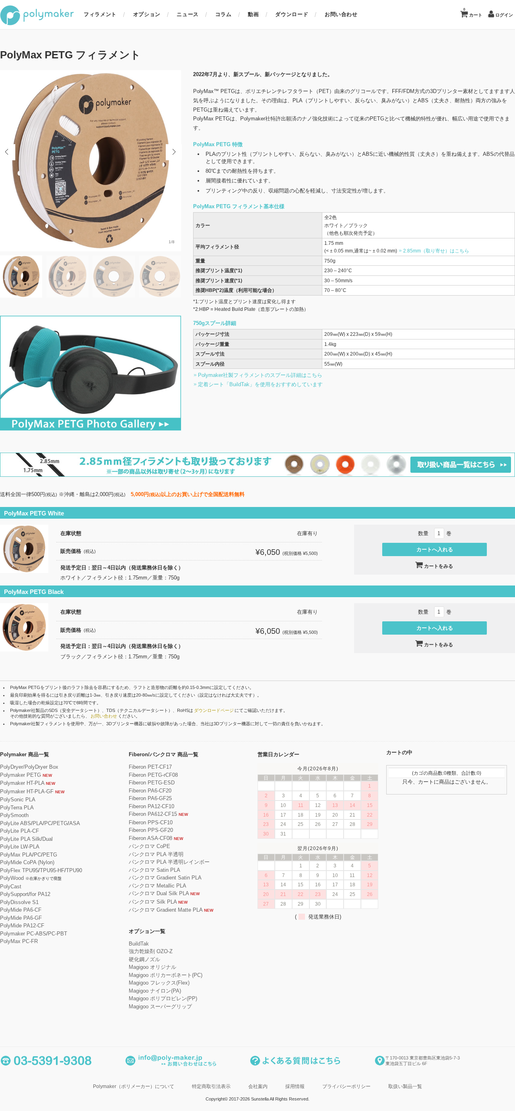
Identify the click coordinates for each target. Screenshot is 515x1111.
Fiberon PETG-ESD (152, 783)
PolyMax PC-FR (19, 941)
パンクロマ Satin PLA (154, 870)
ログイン (504, 15)
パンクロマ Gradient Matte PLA (165, 910)
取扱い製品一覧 (405, 1086)
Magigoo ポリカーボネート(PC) (165, 975)
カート (472, 12)
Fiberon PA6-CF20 (150, 791)
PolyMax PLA (16, 855)
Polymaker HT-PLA (22, 783)
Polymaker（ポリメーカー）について (133, 1086)
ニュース (188, 14)
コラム (223, 14)
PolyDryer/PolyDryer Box (29, 767)
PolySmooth (14, 815)
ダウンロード (291, 14)
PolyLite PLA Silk (20, 839)
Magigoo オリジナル (152, 967)
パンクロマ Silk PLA (153, 902)
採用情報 (295, 1086)
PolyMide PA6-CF (20, 910)
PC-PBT (57, 934)
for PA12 (40, 894)
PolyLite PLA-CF (19, 831)
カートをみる (438, 566)
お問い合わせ (341, 14)
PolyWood (12, 878)
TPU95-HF (52, 870)
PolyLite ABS (15, 823)
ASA (74, 823)
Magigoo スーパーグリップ (160, 1006)
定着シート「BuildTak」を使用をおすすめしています (260, 384)
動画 (253, 14)
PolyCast (10, 886)
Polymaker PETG (20, 775)
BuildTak (139, 944)
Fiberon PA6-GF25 (150, 798)
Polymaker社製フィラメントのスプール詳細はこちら (260, 375)
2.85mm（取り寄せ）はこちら (436, 250)
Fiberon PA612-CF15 (153, 814)
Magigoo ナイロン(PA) (155, 991)
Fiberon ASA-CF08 (150, 838)
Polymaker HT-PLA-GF (27, 791)
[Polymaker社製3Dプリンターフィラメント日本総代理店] (37, 24)
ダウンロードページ (214, 710)
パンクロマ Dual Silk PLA (159, 893)
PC (48, 823)
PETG (60, 823)
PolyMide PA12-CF (22, 926)
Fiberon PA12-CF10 (151, 806)
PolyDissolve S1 (19, 902)
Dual (47, 839)
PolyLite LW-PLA (19, 847)
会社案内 (258, 1086)
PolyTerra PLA (17, 808)
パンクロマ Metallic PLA (157, 886)
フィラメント (100, 14)
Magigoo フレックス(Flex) (159, 983)
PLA (38, 823)
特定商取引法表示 (211, 1086)
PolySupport (14, 894)
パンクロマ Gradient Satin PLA (165, 878)
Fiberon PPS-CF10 (151, 822)
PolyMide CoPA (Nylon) (27, 862)
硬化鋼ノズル (144, 959)
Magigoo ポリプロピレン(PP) (163, 998)
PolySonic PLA (17, 800)
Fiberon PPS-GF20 (151, 830)
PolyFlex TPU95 (19, 870)
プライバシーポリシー (346, 1086)
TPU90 (74, 870)
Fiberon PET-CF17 (150, 767)
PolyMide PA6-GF (21, 918)
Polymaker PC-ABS (23, 934)
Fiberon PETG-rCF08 (153, 775)
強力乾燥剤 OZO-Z (151, 951)
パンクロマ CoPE (149, 846)
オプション (147, 14)
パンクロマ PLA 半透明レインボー (169, 862)
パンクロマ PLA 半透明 (156, 854)
